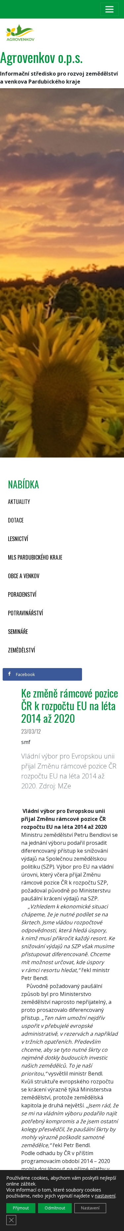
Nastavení (90, 1208)
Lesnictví (18, 539)
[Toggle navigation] (109, 9)
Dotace (15, 520)
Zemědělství (21, 650)
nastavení (105, 1196)
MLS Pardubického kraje (35, 557)
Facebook (25, 674)
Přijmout (21, 1208)
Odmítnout (55, 1208)
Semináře (18, 632)
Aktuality (19, 502)
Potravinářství (25, 613)
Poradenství (22, 594)
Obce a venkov (23, 576)
